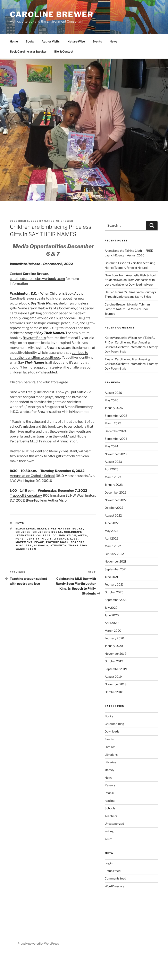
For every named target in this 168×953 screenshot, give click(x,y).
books (78, 528)
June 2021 (111, 577)
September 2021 (116, 569)
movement (24, 542)
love (74, 538)
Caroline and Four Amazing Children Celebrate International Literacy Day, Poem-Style (131, 347)
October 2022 (114, 507)
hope (20, 538)
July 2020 (111, 607)
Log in (108, 863)
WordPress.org (114, 886)
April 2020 (112, 623)
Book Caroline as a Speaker (28, 51)
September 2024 (116, 438)
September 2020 (116, 600)
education (67, 535)
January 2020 (114, 646)
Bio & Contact (63, 51)
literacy (61, 538)
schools (41, 545)
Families (110, 747)
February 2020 (114, 638)
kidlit (47, 538)
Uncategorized (114, 823)
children (23, 531)
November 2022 (115, 500)
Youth (108, 839)
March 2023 (113, 477)
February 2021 (114, 584)
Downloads (112, 731)
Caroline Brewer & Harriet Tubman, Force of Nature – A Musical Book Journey (127, 309)
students (58, 545)
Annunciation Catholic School (32, 476)
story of (44, 333)
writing (109, 831)
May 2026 (111, 400)
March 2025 (113, 423)
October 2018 (114, 692)
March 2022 (113, 546)
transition (78, 545)
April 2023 (111, 469)
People (109, 793)
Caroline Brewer (51, 14)
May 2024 (111, 446)
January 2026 (114, 408)
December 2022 (115, 492)
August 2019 (113, 676)
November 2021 (115, 561)
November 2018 (115, 684)
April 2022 (111, 538)
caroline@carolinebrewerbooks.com (37, 279)
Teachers (111, 816)
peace (39, 542)
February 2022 (114, 554)
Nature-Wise (76, 41)
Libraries (110, 762)
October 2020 (114, 592)
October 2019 (114, 661)
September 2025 (116, 415)
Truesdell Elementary (26, 495)
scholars (24, 545)
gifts (82, 535)
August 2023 (113, 461)
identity (33, 538)
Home (14, 41)
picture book (57, 542)
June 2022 (111, 523)
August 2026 (113, 392)
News (113, 41)
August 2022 (113, 515)
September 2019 (116, 669)
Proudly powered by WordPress (38, 943)
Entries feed (112, 871)
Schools (110, 808)
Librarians (111, 754)
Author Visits (51, 41)
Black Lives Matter (54, 528)
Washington (26, 549)
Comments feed (115, 878)
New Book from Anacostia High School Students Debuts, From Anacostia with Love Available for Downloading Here (130, 279)
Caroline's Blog (114, 724)
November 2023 (116, 454)
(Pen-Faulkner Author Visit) (46, 500)
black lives (25, 528)
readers (78, 542)
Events (97, 41)
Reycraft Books (34, 338)
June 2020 (112, 615)
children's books (47, 531)
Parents (110, 785)
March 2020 (113, 630)
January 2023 (114, 484)
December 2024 (115, 431)
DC (55, 535)
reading (110, 800)
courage (43, 535)
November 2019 (115, 653)
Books (30, 41)
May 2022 (111, 531)
